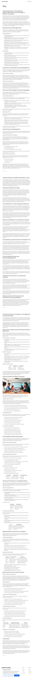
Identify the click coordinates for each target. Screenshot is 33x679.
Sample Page (29, 1)
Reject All (11, 675)
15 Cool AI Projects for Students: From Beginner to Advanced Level (16, 314)
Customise (5, 675)
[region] (11, 672)
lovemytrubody (5, 1)
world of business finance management (17, 24)
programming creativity (6, 323)
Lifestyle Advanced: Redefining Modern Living (16, 177)
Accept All (16, 675)
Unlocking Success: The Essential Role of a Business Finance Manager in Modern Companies (14, 12)
